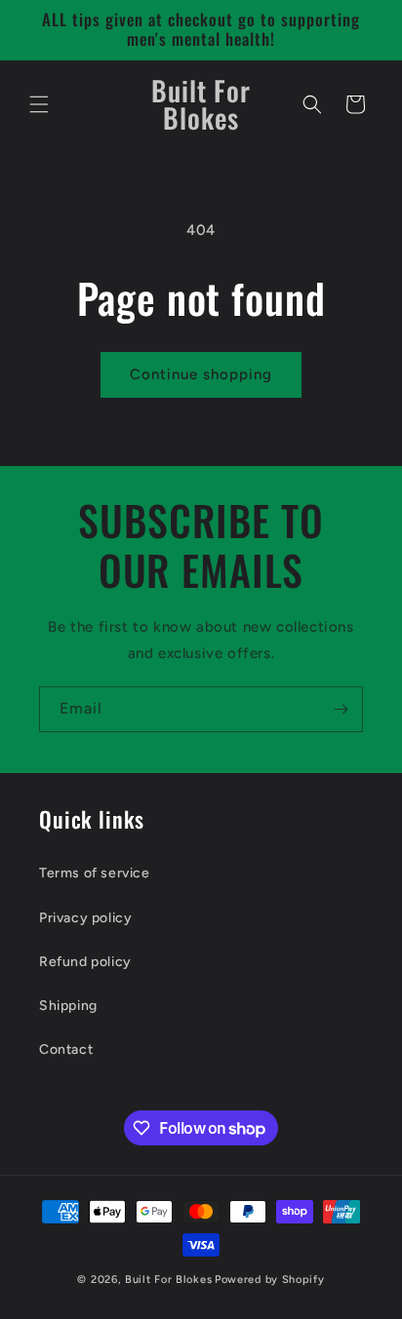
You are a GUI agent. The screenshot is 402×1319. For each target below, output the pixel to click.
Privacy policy (85, 918)
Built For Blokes (168, 1279)
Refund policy (85, 961)
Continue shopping (201, 374)
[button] (39, 104)
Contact (66, 1049)
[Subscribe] (340, 709)
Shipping (68, 1005)
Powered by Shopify (270, 1279)
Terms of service (94, 873)
